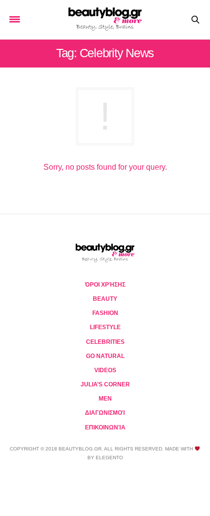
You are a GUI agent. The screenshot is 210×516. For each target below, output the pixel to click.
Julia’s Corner (105, 384)
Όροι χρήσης (105, 284)
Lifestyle (105, 327)
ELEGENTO (109, 457)
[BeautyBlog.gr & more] (105, 19)
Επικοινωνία (105, 427)
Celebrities (105, 341)
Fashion (105, 313)
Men (105, 398)
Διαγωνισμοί (105, 412)
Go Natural (105, 356)
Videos (105, 370)
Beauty (105, 298)
